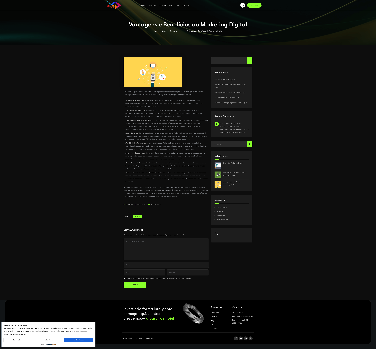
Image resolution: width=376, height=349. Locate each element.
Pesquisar (249, 60)
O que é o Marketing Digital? (225, 79)
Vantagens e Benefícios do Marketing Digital (230, 92)
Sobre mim (215, 313)
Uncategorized (222, 219)
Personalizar (17, 340)
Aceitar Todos (79, 340)
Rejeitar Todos (48, 340)
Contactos (214, 328)
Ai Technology (222, 207)
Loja (212, 324)
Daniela (130, 205)
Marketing (137, 216)
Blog (212, 321)
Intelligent (220, 211)
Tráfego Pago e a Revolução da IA (227, 97)
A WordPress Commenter (229, 123)
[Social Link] (236, 338)
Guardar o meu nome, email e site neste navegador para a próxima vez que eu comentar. (159, 278)
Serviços (214, 317)
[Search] (242, 4)
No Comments (156, 205)
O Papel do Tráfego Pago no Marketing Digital (231, 103)
